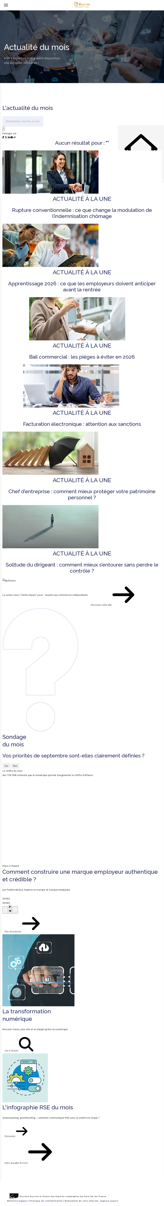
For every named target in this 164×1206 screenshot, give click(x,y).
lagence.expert (109, 1201)
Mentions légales (17, 1201)
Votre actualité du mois (16, 1162)
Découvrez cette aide (101, 604)
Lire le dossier (11, 1050)
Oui (6, 766)
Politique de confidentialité (46, 1201)
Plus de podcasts (13, 931)
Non (15, 766)
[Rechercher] (3, 129)
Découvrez (10, 1136)
